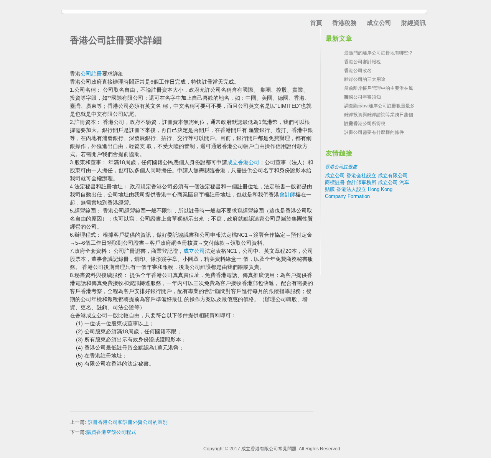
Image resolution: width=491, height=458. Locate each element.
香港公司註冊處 (341, 167)
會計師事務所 (361, 182)
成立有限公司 (393, 175)
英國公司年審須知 (362, 97)
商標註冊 (335, 182)
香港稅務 (344, 23)
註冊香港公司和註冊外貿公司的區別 (128, 422)
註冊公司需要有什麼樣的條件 (374, 132)
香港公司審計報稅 (362, 61)
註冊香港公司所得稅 (365, 123)
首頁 (316, 23)
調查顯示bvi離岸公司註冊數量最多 (379, 106)
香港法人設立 (351, 189)
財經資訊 (413, 23)
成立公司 (379, 23)
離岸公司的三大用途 (365, 79)
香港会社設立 (361, 175)
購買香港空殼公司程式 (111, 432)
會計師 (287, 194)
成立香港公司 (243, 162)
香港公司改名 (358, 70)
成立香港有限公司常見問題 (269, 448)
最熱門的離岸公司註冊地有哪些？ (378, 53)
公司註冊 (91, 74)
